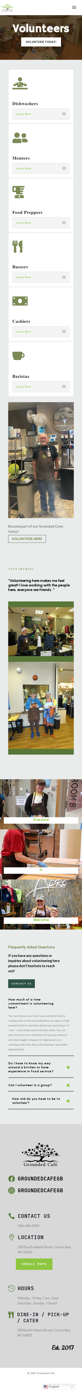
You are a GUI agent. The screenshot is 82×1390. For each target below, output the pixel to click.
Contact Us (21, 983)
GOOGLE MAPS (34, 1264)
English (53, 1386)
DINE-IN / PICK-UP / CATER (43, 1317)
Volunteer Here (27, 539)
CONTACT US (34, 1216)
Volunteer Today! (41, 41)
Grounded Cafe (46, 1373)
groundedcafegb (40, 1178)
